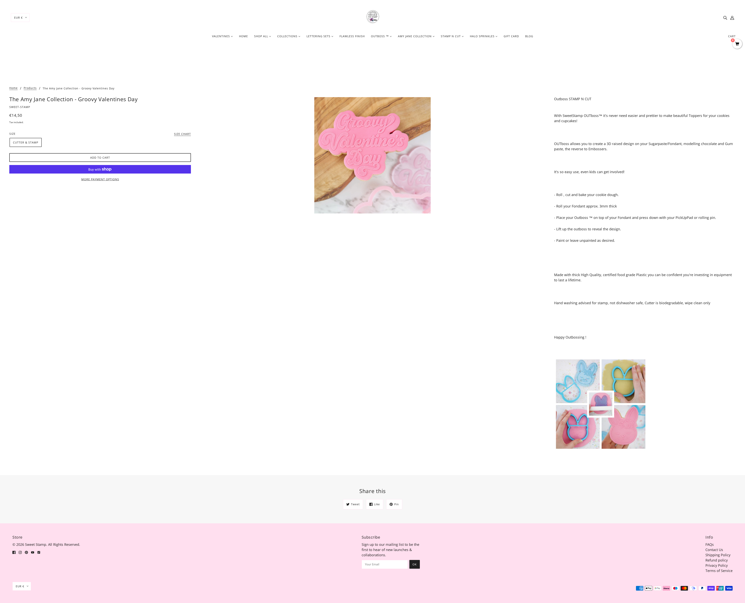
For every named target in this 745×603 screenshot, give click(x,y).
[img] (725, 17)
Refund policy (716, 560)
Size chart (182, 134)
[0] (737, 44)
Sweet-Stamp (19, 107)
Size (12, 134)
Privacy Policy (716, 565)
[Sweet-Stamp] (372, 17)
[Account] (732, 17)
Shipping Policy (717, 555)
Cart (732, 36)
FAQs (709, 544)
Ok (414, 564)
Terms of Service (719, 570)
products (30, 88)
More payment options (100, 179)
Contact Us (714, 549)
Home (13, 88)
